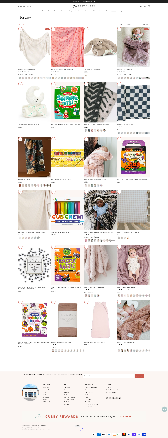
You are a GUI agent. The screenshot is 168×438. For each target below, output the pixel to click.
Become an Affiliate (111, 392)
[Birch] (128, 350)
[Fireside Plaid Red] (38, 185)
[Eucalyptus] (140, 78)
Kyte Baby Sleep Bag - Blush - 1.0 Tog (94, 342)
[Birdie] (23, 237)
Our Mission (46, 397)
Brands (45, 399)
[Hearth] (35, 185)
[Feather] (146, 78)
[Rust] (62, 350)
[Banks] (77, 78)
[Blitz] (29, 78)
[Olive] (125, 350)
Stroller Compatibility (91, 390)
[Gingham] (119, 237)
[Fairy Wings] (143, 78)
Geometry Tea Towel (24, 179)
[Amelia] (71, 78)
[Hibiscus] (131, 350)
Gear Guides (88, 402)
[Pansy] (92, 240)
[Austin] (74, 78)
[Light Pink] (149, 350)
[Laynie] (68, 78)
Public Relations (47, 402)
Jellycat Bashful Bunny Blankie (92, 69)
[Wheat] (89, 185)
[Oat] (92, 295)
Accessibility (67, 404)
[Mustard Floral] (68, 350)
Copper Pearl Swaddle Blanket (26, 69)
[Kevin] (59, 78)
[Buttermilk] (125, 78)
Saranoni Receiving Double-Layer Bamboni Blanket (98, 232)
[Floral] (125, 237)
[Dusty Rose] (53, 350)
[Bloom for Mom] (50, 185)
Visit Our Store (30, 402)
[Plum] (59, 350)
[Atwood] (20, 78)
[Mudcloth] (86, 130)
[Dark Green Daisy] (71, 350)
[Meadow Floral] (134, 133)
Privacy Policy (35, 425)
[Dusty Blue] (56, 350)
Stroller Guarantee (69, 399)
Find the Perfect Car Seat (91, 404)
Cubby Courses (89, 392)
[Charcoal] (131, 78)
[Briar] (35, 78)
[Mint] (95, 295)
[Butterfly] (122, 237)
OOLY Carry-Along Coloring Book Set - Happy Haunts (132, 179)
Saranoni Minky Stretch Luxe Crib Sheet (128, 232)
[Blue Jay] (98, 185)
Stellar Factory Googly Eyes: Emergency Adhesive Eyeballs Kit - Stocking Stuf (32, 287)
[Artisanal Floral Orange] (20, 185)
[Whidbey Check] (29, 185)
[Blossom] (125, 295)
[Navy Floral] (77, 350)
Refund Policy (44, 425)
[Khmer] (107, 240)
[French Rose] (119, 350)
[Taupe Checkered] (143, 133)
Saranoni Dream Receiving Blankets (94, 287)
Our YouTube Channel (112, 390)
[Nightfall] (89, 130)
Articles (87, 395)
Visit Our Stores (47, 390)
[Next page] (96, 360)
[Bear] (101, 130)
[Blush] (32, 78)
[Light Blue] (146, 350)
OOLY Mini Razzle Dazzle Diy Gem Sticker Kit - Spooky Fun (66, 287)
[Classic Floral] (26, 185)
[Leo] (80, 78)
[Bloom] (122, 78)
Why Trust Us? (47, 387)
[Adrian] (20, 237)
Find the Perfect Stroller (91, 407)
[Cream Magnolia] (80, 350)
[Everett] (65, 78)
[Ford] (35, 237)
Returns (66, 390)
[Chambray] (134, 295)
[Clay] (134, 78)
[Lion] (98, 130)
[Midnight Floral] (137, 133)
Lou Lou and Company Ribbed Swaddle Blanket (31, 232)
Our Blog (108, 387)
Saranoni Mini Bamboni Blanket (125, 342)
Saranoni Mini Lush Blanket (124, 69)
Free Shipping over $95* (25, 6)
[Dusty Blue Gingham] (146, 133)
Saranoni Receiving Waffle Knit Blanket (95, 179)
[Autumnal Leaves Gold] (23, 185)
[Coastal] (44, 78)
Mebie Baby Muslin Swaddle (125, 124)
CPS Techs (88, 399)
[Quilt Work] (44, 185)
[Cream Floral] (128, 133)
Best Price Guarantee (69, 397)
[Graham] (62, 78)
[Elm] (92, 185)
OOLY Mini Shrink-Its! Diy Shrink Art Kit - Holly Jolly (65, 124)
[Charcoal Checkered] (119, 133)
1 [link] (72, 360)
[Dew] (137, 78)
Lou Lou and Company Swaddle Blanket (62, 69)
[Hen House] (47, 185)
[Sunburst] (143, 350)
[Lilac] (98, 295)
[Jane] (29, 237)
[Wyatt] (53, 78)
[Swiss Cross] (95, 130)
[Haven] (26, 237)
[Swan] (95, 185)
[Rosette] (86, 185)
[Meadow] (128, 237)
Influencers (109, 395)
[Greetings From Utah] (32, 185)
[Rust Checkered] (65, 350)
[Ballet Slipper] (119, 78)
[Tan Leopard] (110, 240)
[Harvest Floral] (131, 133)
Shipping (66, 392)
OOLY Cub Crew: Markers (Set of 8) (61, 232)
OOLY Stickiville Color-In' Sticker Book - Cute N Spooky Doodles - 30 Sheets (33, 343)
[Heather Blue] (89, 295)
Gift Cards (66, 402)
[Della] (50, 78)
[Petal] (92, 130)
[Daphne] (47, 78)
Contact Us (67, 387)
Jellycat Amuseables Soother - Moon (28, 124)
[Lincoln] (38, 237)
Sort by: (122, 24)
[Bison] (26, 78)
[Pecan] (140, 350)
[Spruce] (134, 350)
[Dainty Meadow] (74, 350)
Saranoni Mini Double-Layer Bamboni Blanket (96, 124)
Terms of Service (26, 425)
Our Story (45, 395)
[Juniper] (122, 350)
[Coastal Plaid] (122, 133)
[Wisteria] (101, 185)
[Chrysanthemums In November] (41, 185)
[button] (141, 6)
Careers (45, 392)
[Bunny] (104, 130)
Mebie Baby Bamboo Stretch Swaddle (62, 342)
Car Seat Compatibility (91, 387)
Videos (87, 397)
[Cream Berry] (125, 133)
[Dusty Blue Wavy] (149, 133)
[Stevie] (32, 237)
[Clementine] (41, 78)
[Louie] (56, 78)
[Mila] (83, 78)
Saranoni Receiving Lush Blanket (126, 287)
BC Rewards (67, 395)
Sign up (139, 376)
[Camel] (38, 78)
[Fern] (149, 78)
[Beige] (86, 75)
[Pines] (140, 133)
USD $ (77, 426)
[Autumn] (23, 78)
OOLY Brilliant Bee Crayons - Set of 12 (62, 179)
